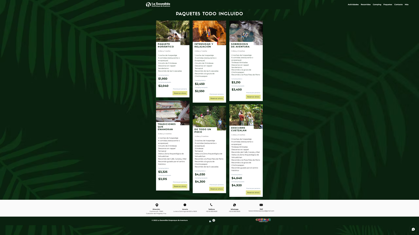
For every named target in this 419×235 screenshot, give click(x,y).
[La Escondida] (210, 222)
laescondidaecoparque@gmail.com (261, 211)
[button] (366, 4)
